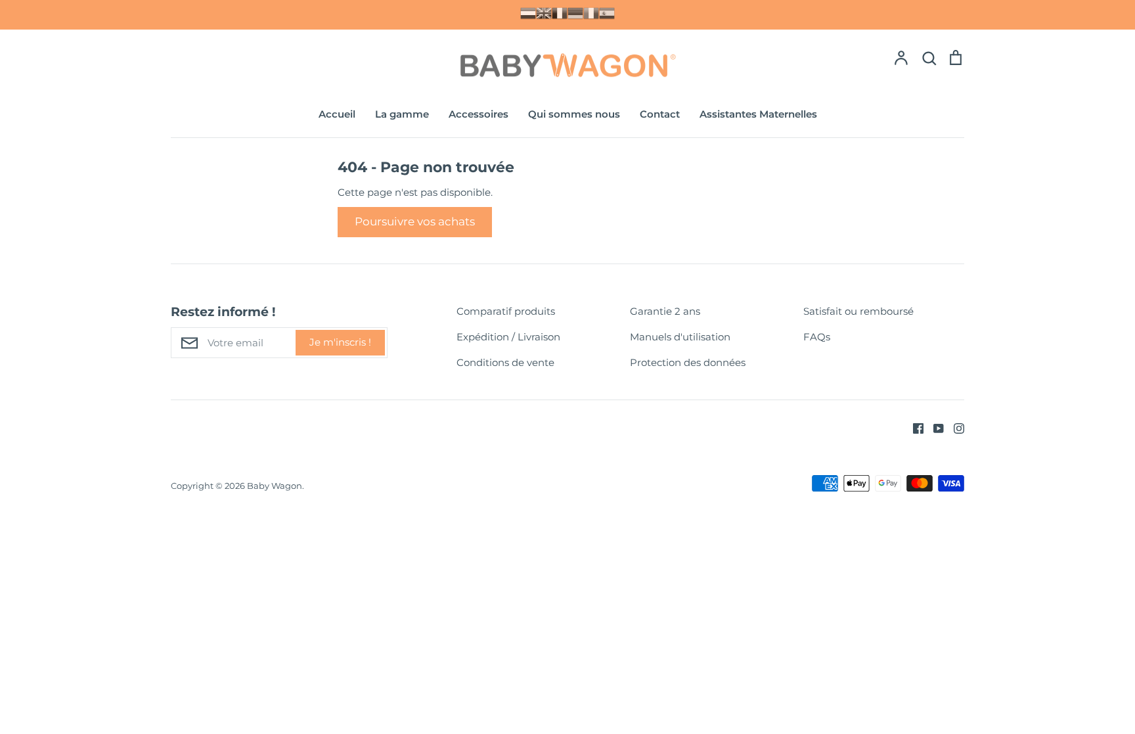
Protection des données (688, 362)
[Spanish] (607, 13)
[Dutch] (528, 13)
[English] (544, 13)
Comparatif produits (505, 311)
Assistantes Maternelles (758, 114)
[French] (560, 13)
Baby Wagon (274, 485)
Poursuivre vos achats (415, 221)
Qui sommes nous (574, 114)
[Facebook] (913, 427)
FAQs (816, 337)
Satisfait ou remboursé (858, 311)
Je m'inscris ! (340, 342)
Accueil (337, 114)
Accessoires (478, 114)
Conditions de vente (505, 362)
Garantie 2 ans (665, 311)
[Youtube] (934, 427)
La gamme (402, 114)
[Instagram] (954, 427)
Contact (660, 114)
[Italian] (591, 13)
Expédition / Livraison (508, 337)
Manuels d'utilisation (680, 337)
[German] (575, 13)
